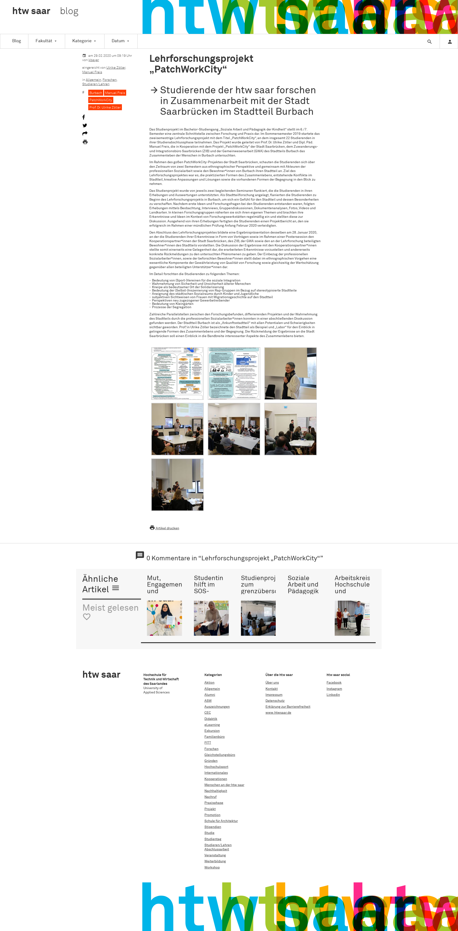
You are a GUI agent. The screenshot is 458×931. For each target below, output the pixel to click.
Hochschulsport (216, 767)
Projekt (210, 809)
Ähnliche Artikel (101, 584)
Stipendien (212, 827)
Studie (209, 833)
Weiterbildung (215, 861)
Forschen (110, 80)
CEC (207, 712)
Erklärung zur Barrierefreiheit (287, 706)
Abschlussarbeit (216, 849)
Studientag (212, 839)
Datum (118, 41)
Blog (16, 41)
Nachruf (210, 797)
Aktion (209, 682)
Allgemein (93, 80)
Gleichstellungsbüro (219, 755)
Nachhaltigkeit (215, 791)
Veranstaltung (215, 855)
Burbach (95, 93)
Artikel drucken (164, 528)
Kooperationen (215, 779)
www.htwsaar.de (278, 712)
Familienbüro (214, 737)
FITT (207, 742)
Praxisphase (213, 803)
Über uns (272, 682)
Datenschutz (275, 700)
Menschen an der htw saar (224, 785)
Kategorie (82, 41)
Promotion (212, 815)
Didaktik (210, 719)
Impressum (273, 695)
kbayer (93, 60)
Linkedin (333, 695)
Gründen (211, 761)
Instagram (334, 689)
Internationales (216, 773)
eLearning (212, 725)
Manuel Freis (92, 72)
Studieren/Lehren (95, 84)
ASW (208, 700)
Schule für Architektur (221, 821)
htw (45, 11)
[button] (177, 373)
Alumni (209, 695)
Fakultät (44, 41)
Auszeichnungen (217, 706)
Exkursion (212, 731)
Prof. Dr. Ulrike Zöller (105, 107)
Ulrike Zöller (115, 67)
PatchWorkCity (100, 100)
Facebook (334, 682)
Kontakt (271, 689)
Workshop (212, 867)
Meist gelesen (110, 612)
